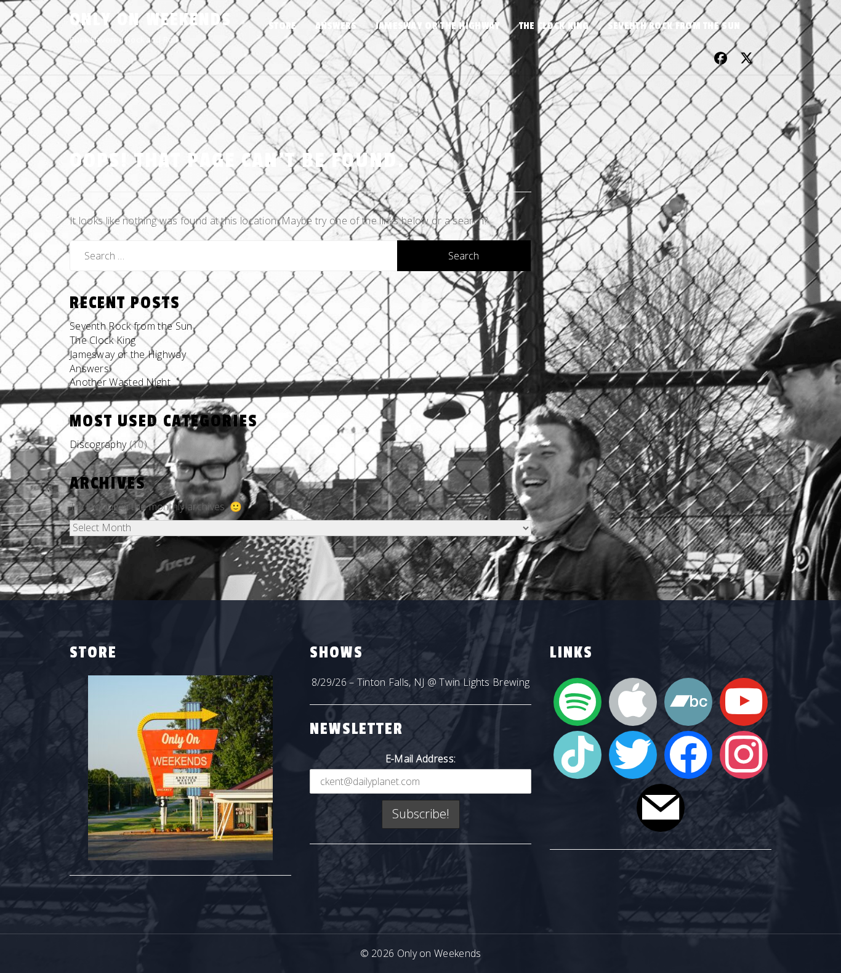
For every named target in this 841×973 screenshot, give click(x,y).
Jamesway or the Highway (438, 26)
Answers (336, 26)
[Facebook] (688, 753)
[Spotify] (577, 700)
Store (282, 26)
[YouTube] (744, 700)
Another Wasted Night (120, 382)
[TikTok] (577, 753)
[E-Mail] (661, 806)
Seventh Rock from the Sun (674, 26)
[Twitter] (633, 753)
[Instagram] (744, 753)
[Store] (180, 767)
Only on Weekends (150, 20)
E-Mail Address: (420, 758)
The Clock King (554, 26)
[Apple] (633, 700)
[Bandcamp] (688, 700)
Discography (98, 444)
